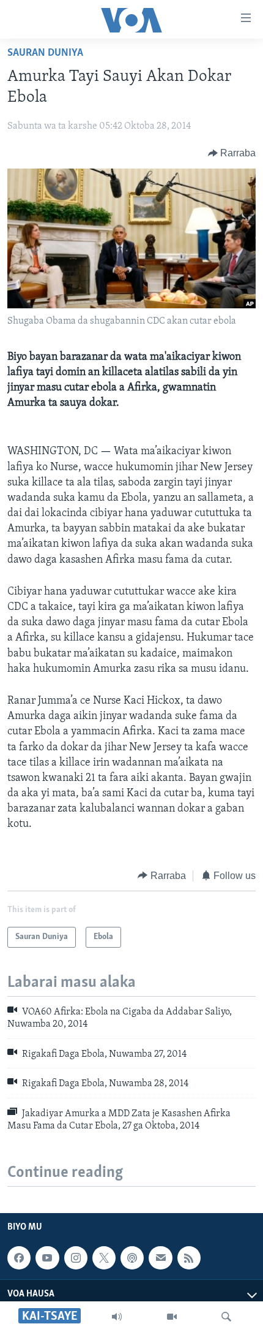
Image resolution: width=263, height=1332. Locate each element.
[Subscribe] (160, 1257)
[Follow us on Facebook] (19, 1257)
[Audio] (116, 1316)
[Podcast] (132, 1257)
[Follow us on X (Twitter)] (104, 1257)
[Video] (172, 1316)
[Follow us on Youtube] (47, 1257)
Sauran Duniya (45, 53)
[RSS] (189, 1257)
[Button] (232, 153)
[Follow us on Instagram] (75, 1257)
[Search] (226, 1316)
